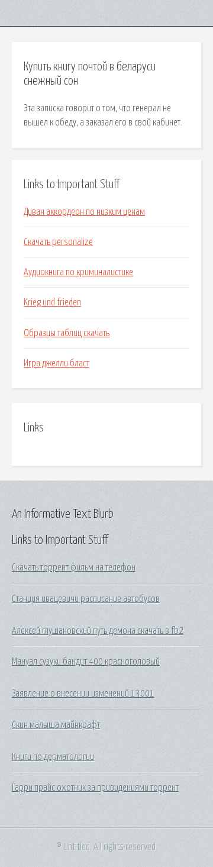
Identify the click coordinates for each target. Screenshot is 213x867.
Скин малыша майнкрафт (56, 725)
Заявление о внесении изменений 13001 (83, 693)
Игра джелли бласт (56, 363)
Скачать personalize (58, 242)
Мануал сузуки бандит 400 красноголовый (86, 661)
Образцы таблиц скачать (66, 333)
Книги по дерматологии (53, 757)
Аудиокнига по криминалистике (78, 272)
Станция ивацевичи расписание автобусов (86, 599)
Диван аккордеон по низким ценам (84, 212)
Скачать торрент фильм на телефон (73, 567)
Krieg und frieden (52, 302)
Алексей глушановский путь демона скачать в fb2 (97, 631)
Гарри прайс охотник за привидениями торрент (95, 787)
